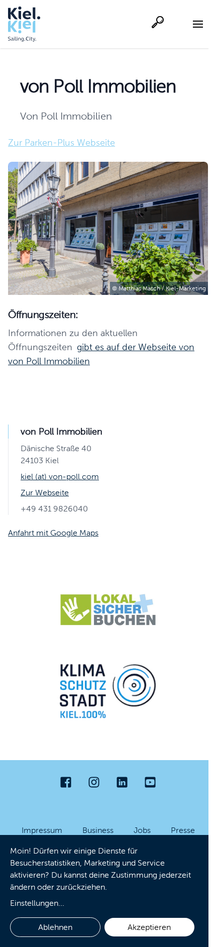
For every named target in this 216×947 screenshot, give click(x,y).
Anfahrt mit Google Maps (53, 533)
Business (98, 830)
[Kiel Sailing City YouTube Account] (150, 782)
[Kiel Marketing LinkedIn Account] (122, 782)
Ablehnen (55, 927)
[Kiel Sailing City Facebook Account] (66, 782)
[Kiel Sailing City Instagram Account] (94, 782)
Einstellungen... (37, 903)
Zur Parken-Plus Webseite (61, 143)
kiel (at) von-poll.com (60, 476)
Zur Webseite (45, 492)
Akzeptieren (149, 927)
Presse (183, 830)
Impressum (42, 830)
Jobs (142, 830)
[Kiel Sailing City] (24, 24)
